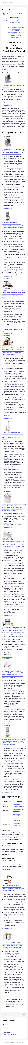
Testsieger (16, 30)
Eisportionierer (8, 1025)
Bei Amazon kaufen (7, 105)
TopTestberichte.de (8, 2)
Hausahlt (5, 1027)
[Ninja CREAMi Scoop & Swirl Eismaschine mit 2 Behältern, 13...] (7, 79)
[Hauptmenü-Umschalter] (25, 2)
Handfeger (6, 1032)
